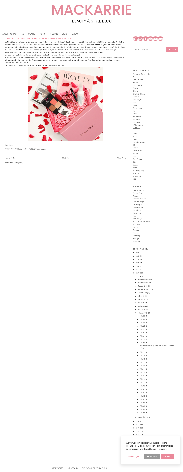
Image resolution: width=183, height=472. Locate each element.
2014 (138, 434)
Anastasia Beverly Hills (141, 74)
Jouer (135, 131)
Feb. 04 (143, 402)
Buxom (135, 88)
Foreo (135, 113)
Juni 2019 (141, 299)
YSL (134, 179)
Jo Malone (137, 128)
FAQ (22, 34)
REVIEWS (74, 34)
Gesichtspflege (138, 201)
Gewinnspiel (137, 204)
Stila (134, 162)
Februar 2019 (143, 313)
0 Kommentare (31, 148)
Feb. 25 (143, 326)
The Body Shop (138, 170)
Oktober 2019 (143, 286)
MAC (135, 136)
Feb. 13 (143, 372)
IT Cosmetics (138, 125)
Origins (135, 148)
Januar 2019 (142, 417)
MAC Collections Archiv (141, 221)
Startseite (65, 158)
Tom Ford (136, 173)
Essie (135, 105)
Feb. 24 (143, 329)
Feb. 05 (143, 399)
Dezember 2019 (143, 279)
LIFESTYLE (54, 34)
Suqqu (135, 165)
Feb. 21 (143, 339)
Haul (134, 216)
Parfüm (135, 227)
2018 (138, 421)
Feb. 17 (143, 359)
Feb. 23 (143, 332)
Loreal (135, 133)
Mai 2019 (141, 303)
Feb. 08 (143, 389)
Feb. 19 (143, 352)
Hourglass (136, 119)
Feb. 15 (143, 365)
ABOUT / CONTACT (9, 34)
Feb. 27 (143, 319)
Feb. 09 (143, 386)
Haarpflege (137, 210)
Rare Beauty (137, 159)
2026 (138, 252)
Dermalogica (137, 99)
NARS (135, 139)
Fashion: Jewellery (140, 199)
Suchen (172, 49)
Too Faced (137, 176)
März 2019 (142, 309)
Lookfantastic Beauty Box (17, 65)
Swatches (136, 241)
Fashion (136, 196)
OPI (134, 145)
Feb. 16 (143, 362)
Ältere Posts (121, 158)
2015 (138, 431)
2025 (138, 256)
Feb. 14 (143, 369)
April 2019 (141, 306)
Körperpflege (137, 218)
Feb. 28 (143, 316)
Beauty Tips (137, 193)
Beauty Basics (138, 190)
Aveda (135, 77)
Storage (136, 238)
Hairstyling (137, 213)
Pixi (134, 156)
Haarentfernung (138, 207)
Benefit (135, 82)
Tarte (135, 167)
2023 (138, 263)
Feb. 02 (143, 409)
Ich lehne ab (152, 456)
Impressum (72, 468)
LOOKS (64, 34)
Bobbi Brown (137, 85)
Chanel (135, 91)
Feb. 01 (143, 413)
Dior (134, 102)
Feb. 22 (143, 336)
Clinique (136, 97)
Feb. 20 (143, 343)
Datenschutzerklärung (94, 468)
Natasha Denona (139, 142)
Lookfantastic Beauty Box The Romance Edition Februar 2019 (38, 38)
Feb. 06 (143, 396)
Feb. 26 (143, 322)
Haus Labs (137, 116)
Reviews (136, 233)
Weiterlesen (9, 145)
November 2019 (143, 282)
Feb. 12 (143, 375)
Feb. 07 (143, 392)
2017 (138, 424)
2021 (138, 269)
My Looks (136, 224)
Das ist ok (167, 456)
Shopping (136, 235)
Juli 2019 (141, 296)
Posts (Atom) (18, 162)
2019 (138, 276)
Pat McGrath (137, 150)
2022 (138, 266)
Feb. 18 (143, 355)
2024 (138, 259)
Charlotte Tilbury (139, 94)
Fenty (135, 111)
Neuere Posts (10, 158)
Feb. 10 (143, 382)
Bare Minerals (138, 79)
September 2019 (144, 289)
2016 (138, 428)
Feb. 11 (143, 379)
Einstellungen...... (135, 456)
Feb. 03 (143, 406)
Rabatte (136, 230)
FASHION (42, 34)
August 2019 (142, 292)
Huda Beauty (137, 122)
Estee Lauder (138, 108)
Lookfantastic (18, 150)
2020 (138, 273)
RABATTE (31, 34)
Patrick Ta (136, 153)
